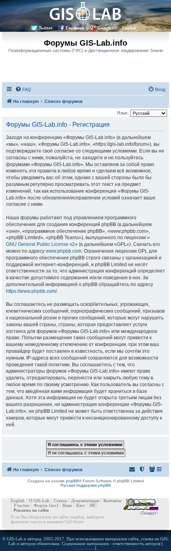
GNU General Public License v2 (40, 244)
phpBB (72, 481)
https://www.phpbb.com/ (31, 291)
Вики (67, 505)
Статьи (60, 500)
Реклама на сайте (31, 510)
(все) (53, 505)
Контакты (112, 500)
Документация (85, 500)
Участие (21, 505)
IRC (93, 505)
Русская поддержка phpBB (85, 485)
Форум (40, 505)
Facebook (75, 27)
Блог (80, 505)
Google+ (105, 27)
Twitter (45, 27)
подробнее (84, 548)
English (129, 27)
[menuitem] (23, 89)
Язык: (122, 112)
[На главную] (85, 11)
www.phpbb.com (64, 251)
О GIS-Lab (39, 500)
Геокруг (149, 512)
